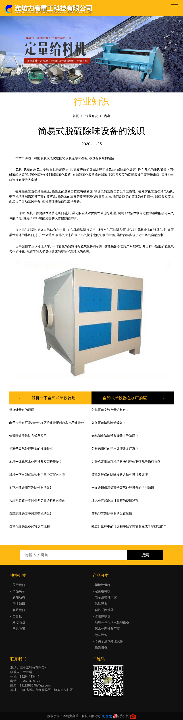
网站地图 (18, 628)
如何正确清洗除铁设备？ (109, 423)
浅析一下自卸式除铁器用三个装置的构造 (55, 398)
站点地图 (18, 622)
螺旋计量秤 (102, 585)
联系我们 (18, 610)
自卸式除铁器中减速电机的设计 (31, 513)
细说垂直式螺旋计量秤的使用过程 (115, 500)
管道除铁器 (102, 616)
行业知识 (91, 116)
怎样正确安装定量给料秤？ (110, 410)
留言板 (17, 616)
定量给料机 (102, 591)
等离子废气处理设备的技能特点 (31, 448)
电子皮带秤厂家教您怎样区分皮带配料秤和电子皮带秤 (46, 423)
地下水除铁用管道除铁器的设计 (31, 487)
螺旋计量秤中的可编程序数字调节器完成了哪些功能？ (129, 526)
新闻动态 (18, 597)
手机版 (124, 716)
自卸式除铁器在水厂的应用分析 (127, 398)
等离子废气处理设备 (109, 641)
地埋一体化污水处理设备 (112, 622)
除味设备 (101, 635)
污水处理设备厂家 (107, 628)
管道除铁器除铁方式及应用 (28, 435)
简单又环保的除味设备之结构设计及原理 (120, 474)
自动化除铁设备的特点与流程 (29, 526)
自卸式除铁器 (104, 610)
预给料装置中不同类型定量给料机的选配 (37, 500)
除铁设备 (101, 603)
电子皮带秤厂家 (106, 597)
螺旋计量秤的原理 (21, 410)
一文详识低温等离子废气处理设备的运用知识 (123, 487)
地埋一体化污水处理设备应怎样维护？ (35, 461)
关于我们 (18, 585)
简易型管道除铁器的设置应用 (112, 513)
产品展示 (18, 591)
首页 (76, 116)
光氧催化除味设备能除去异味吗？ (115, 435)
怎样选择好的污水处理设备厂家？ (115, 448)
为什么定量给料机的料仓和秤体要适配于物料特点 (126, 461)
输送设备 (101, 647)
